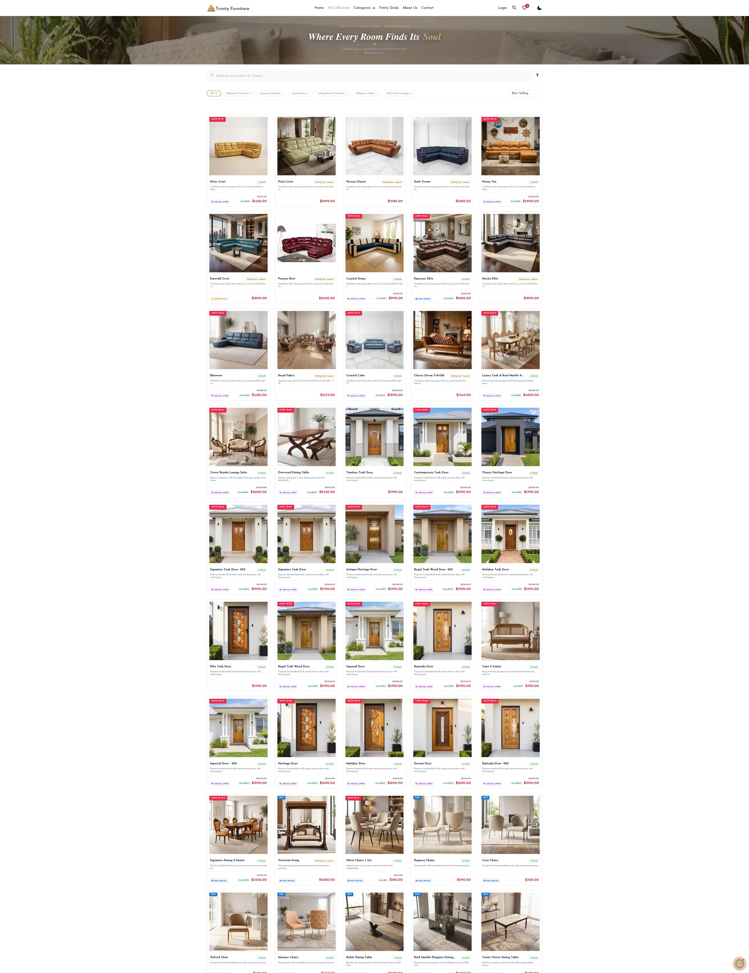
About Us (410, 8)
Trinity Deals (389, 8)
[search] (514, 8)
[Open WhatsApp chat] (739, 963)
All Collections (339, 8)
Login (502, 8)
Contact (427, 8)
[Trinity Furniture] (228, 8)
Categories (362, 8)
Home (319, 8)
